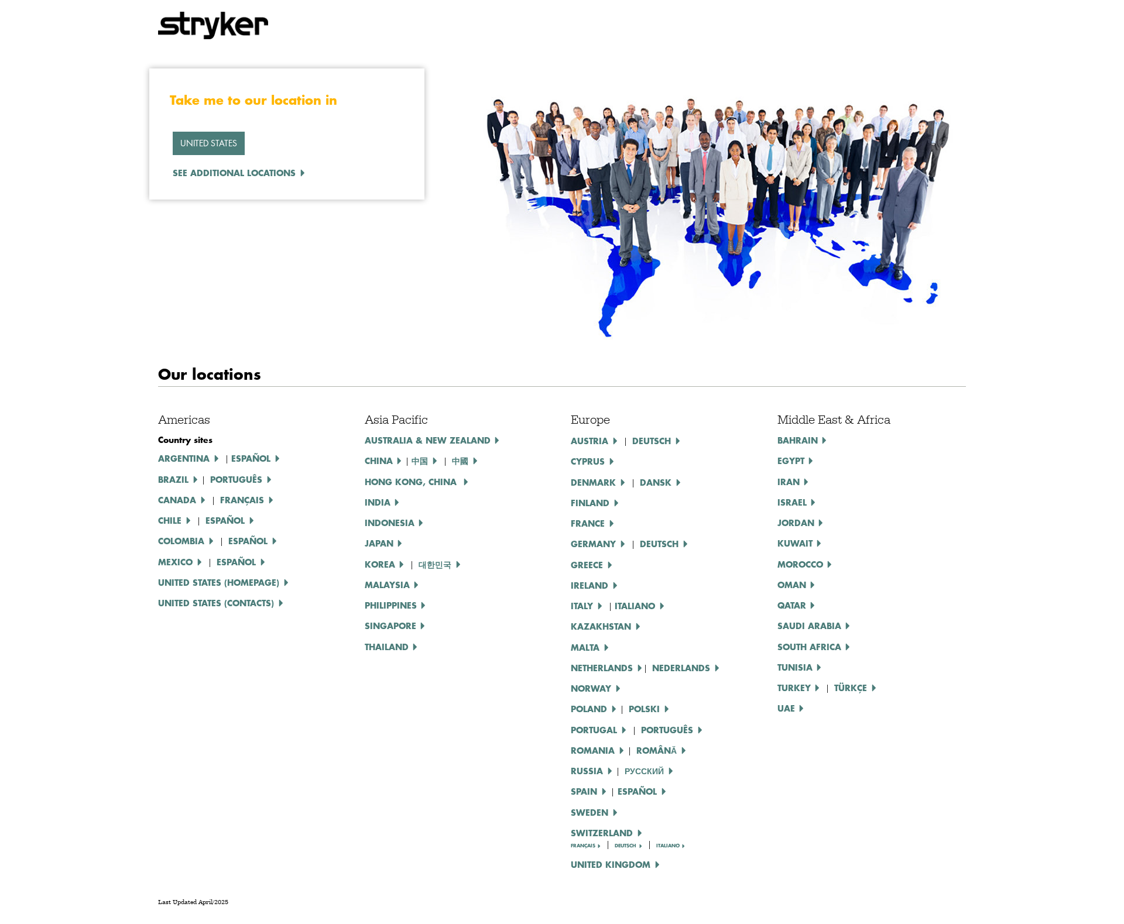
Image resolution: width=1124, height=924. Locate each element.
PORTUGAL (594, 730)
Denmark (593, 482)
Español (250, 458)
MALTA (585, 647)
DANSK (655, 482)
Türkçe (850, 687)
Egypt (790, 460)
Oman (791, 584)
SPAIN (584, 791)
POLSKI (644, 709)
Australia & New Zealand (428, 440)
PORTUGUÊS (667, 730)
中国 (420, 460)
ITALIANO (635, 606)
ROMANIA (593, 750)
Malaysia (387, 584)
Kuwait (795, 543)
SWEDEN (589, 812)
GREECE (587, 565)
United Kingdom (610, 864)
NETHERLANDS (602, 668)
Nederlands (681, 668)
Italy (582, 606)
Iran (788, 481)
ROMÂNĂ (656, 750)
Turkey (794, 687)
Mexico (175, 562)
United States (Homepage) (218, 582)
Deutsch (659, 543)
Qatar (791, 605)
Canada (177, 500)
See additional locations (234, 172)
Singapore (390, 625)
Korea (380, 564)
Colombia (181, 541)
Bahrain (797, 440)
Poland (589, 709)
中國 (460, 460)
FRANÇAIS (583, 846)
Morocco (800, 564)
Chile (169, 520)
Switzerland (602, 833)
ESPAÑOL (225, 520)
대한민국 (435, 564)
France (588, 523)
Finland (590, 503)
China (379, 460)
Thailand (387, 646)
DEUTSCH (651, 440)
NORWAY (591, 688)
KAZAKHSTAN (601, 626)
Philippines (391, 605)
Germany (593, 543)
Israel (792, 502)
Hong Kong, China (412, 481)
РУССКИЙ (644, 771)
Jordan (795, 522)
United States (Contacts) (216, 603)
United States (208, 143)
